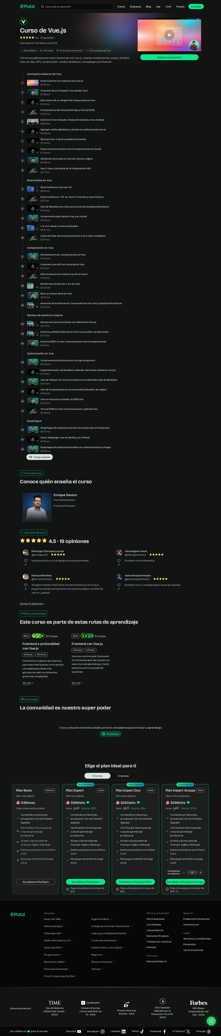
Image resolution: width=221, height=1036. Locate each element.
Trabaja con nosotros (159, 941)
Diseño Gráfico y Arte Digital (106, 947)
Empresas (135, 6)
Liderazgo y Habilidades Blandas (108, 933)
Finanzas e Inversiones (56, 968)
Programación (52, 954)
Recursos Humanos (101, 961)
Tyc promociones (193, 950)
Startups (96, 968)
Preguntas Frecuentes (196, 919)
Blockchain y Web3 (54, 961)
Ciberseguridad (52, 933)
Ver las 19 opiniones (31, 603)
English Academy (100, 918)
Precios (181, 6)
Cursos (121, 6)
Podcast (151, 947)
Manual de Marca (157, 961)
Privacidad (189, 944)
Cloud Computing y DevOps (59, 976)
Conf (168, 6)
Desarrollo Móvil (52, 947)
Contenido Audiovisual (103, 940)
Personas (97, 775)
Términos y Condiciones (197, 938)
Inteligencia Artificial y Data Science (110, 926)
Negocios (96, 954)
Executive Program (158, 936)
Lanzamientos (155, 930)
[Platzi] (27, 6)
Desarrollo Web (52, 918)
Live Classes (154, 924)
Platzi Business (155, 919)
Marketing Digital (53, 926)
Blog (148, 6)
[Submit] (42, 6)
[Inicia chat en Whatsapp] (211, 1021)
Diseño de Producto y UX (57, 940)
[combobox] (76, 6)
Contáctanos (191, 924)
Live (158, 6)
